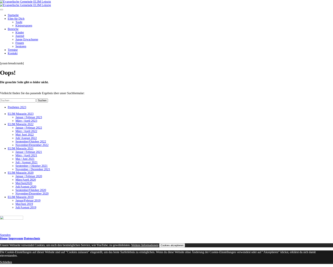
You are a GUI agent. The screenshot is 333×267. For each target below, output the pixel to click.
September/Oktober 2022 (30, 141)
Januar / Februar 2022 (28, 127)
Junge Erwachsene (26, 39)
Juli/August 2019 (25, 207)
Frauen (19, 42)
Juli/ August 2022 (26, 138)
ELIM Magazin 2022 (21, 124)
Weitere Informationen (144, 245)
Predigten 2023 (17, 107)
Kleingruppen (23, 25)
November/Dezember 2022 (32, 145)
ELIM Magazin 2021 (21, 148)
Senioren (20, 46)
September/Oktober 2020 (30, 190)
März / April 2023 (26, 120)
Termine (13, 49)
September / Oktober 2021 (31, 165)
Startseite (13, 15)
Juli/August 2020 (25, 186)
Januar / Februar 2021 (28, 152)
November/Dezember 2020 (32, 193)
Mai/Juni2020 (23, 183)
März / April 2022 (26, 131)
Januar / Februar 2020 (28, 176)
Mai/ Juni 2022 (24, 134)
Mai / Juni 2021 (24, 158)
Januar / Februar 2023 (28, 117)
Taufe (18, 22)
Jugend (19, 36)
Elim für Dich (16, 18)
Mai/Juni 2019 (24, 204)
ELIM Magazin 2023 (21, 113)
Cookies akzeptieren (172, 245)
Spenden (5, 235)
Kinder (19, 32)
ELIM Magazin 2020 (21, 172)
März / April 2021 (26, 155)
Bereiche (13, 29)
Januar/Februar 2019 (27, 200)
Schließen (6, 262)
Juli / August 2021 (26, 162)
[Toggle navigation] (1, 9)
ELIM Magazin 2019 (21, 197)
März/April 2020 (25, 179)
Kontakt (13, 53)
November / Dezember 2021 (32, 169)
